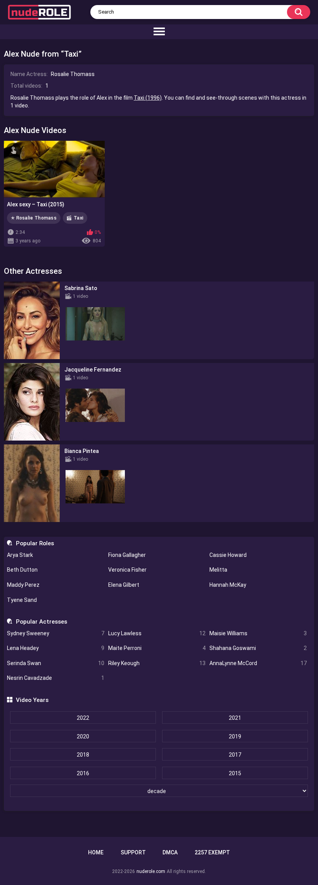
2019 (235, 736)
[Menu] (159, 31)
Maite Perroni (157, 648)
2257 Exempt (212, 852)
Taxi (78, 218)
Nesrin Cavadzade (55, 678)
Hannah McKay (227, 585)
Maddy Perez (23, 585)
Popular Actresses (41, 621)
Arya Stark (20, 555)
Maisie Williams (258, 633)
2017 (235, 755)
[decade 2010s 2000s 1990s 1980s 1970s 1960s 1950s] (159, 791)
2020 (83, 736)
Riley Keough (157, 663)
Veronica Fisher (127, 570)
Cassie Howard (228, 555)
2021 (235, 718)
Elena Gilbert (123, 585)
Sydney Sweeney (55, 633)
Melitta (218, 570)
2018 (83, 755)
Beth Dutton (22, 570)
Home (96, 852)
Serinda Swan (55, 663)
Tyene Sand (22, 600)
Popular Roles (35, 543)
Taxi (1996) (148, 98)
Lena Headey (55, 648)
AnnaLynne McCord (258, 663)
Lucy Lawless (157, 633)
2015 (235, 773)
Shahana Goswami (258, 648)
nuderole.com (151, 871)
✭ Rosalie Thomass (34, 218)
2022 (83, 718)
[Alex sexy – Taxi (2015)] (54, 169)
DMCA (170, 852)
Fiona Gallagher (127, 555)
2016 (83, 773)
